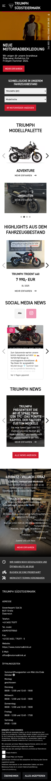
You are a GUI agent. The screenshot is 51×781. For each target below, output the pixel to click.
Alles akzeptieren (35, 775)
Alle (20, 313)
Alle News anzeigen (25, 455)
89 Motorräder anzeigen (20, 107)
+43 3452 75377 (9, 622)
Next (46, 157)
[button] (48, 43)
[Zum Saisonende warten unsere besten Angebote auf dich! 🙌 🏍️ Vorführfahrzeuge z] (25, 336)
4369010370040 (9, 630)
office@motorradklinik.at (14, 655)
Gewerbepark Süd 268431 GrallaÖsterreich (12, 610)
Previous (4, 157)
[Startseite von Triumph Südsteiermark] (11, 5)
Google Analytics (11, 753)
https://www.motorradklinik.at (16, 647)
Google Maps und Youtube (14, 757)
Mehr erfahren (25, 547)
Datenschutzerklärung (35, 740)
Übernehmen (11, 775)
